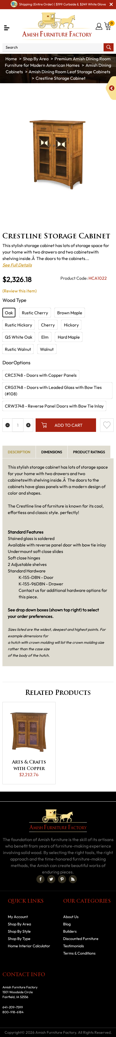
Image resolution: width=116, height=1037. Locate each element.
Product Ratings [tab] (89, 452)
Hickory (71, 325)
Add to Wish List (107, 425)
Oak (9, 312)
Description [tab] (19, 452)
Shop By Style (19, 931)
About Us (71, 916)
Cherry (48, 325)
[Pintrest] (62, 879)
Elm (45, 337)
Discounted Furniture (80, 938)
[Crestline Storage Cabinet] (58, 154)
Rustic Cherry (35, 312)
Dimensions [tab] (51, 452)
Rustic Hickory (18, 325)
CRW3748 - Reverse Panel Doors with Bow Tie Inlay (54, 406)
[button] (6, 28)
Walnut (47, 349)
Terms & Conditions (79, 953)
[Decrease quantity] (7, 425)
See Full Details (17, 265)
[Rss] (73, 879)
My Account (18, 916)
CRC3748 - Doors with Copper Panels (41, 375)
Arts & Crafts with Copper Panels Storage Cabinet (29, 766)
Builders (70, 931)
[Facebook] (40, 879)
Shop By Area (36, 58)
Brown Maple (69, 312)
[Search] (109, 47)
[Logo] (57, 26)
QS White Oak (18, 337)
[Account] (99, 26)
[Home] (11, 58)
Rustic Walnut (18, 349)
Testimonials (73, 945)
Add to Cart (68, 425)
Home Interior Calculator (29, 945)
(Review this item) (19, 291)
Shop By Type (19, 938)
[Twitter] (51, 879)
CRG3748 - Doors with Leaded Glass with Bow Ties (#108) (53, 390)
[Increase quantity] (28, 425)
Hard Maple (69, 337)
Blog (67, 924)
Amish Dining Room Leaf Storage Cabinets (69, 71)
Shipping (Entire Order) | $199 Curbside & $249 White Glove (62, 4)
